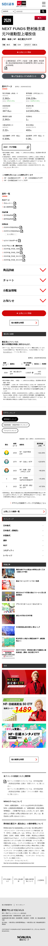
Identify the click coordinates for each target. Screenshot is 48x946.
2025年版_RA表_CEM (11, 252)
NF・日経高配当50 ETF (12, 178)
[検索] (43, 11)
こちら (8, 167)
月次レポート (8, 203)
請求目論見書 (8, 219)
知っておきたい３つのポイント (24, 76)
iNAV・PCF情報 (10, 147)
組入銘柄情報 (8, 207)
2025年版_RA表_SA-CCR (13, 260)
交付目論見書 (8, 215)
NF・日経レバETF (26, 462)
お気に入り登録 (25, 52)
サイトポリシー (7, 352)
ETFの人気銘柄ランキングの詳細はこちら (29, 503)
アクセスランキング (10, 430)
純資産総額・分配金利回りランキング (16, 425)
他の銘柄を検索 (17, 323)
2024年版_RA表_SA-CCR (13, 256)
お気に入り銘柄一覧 (12, 511)
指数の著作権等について (29, 880)
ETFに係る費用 (18, 880)
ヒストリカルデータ (11, 240)
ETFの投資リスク (7, 880)
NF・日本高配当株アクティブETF (16, 180)
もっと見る (10, 234)
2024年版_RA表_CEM (11, 249)
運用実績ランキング (10, 419)
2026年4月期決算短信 (11, 227)
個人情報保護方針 (7, 905)
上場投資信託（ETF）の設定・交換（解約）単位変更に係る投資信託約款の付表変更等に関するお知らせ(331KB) (25, 63)
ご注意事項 (40, 880)
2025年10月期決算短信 (12, 231)
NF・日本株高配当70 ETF (34, 178)
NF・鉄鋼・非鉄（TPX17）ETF (25, 471)
